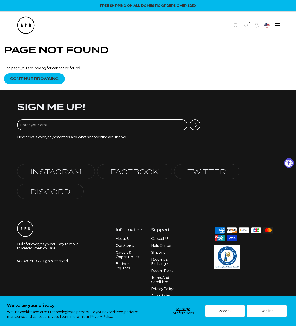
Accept (225, 311)
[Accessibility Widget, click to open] (289, 163)
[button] (236, 25)
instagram (56, 171)
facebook (134, 171)
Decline (267, 311)
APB (33, 261)
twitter (206, 171)
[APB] (26, 25)
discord (50, 191)
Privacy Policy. (101, 317)
